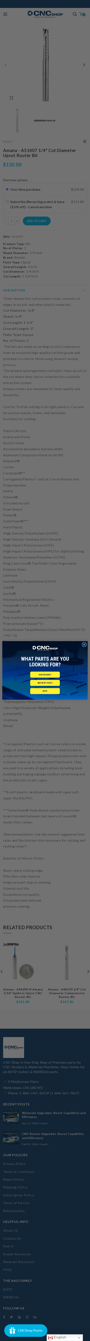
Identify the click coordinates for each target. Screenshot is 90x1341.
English (59, 1337)
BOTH (45, 691)
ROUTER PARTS (45, 675)
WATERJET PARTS (45, 683)
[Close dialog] (84, 644)
